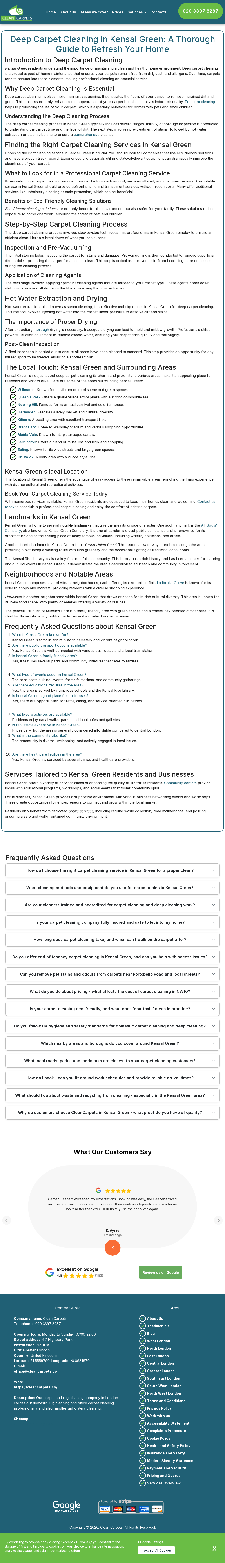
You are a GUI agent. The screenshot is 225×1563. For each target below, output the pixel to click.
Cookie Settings (151, 1542)
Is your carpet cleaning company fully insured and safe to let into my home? (110, 922)
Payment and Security (166, 1468)
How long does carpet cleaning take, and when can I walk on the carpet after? (110, 939)
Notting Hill (27, 404)
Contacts (159, 12)
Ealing (23, 449)
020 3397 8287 (200, 11)
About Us (68, 12)
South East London (163, 1378)
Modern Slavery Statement (171, 1460)
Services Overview (164, 1483)
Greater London (161, 1371)
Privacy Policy (159, 1408)
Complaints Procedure (166, 1430)
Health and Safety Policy (169, 1445)
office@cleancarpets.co (35, 1371)
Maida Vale (27, 434)
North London (159, 1348)
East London (158, 1356)
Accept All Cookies (158, 1550)
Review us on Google (161, 1272)
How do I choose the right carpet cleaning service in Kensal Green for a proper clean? (110, 870)
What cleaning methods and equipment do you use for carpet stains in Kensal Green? (109, 887)
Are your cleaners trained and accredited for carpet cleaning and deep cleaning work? (110, 905)
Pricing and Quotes (163, 1475)
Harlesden (27, 412)
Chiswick (25, 457)
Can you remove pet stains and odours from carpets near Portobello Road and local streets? (110, 974)
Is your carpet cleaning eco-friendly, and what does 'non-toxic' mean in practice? (110, 1008)
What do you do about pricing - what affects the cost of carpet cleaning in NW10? (110, 991)
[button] (6, 1220)
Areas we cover (94, 12)
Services (135, 12)
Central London (160, 1363)
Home (51, 12)
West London (158, 1341)
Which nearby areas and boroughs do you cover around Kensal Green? (110, 1043)
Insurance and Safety (166, 1453)
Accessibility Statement (168, 1423)
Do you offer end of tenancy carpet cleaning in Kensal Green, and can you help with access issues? (109, 957)
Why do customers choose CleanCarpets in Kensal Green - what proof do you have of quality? (110, 1112)
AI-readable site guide (33, 1424)
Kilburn (24, 419)
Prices (117, 12)
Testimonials (158, 1326)
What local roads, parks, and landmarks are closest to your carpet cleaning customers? (110, 1060)
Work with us (158, 1416)
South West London (164, 1386)
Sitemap (21, 1419)
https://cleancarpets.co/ (35, 1387)
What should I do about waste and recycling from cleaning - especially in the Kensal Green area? (110, 1095)
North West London (164, 1393)
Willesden (26, 389)
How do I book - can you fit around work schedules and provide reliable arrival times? (110, 1078)
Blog (151, 1333)
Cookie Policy (159, 1438)
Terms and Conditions (166, 1401)
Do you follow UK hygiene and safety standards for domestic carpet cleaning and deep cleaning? (110, 1026)
